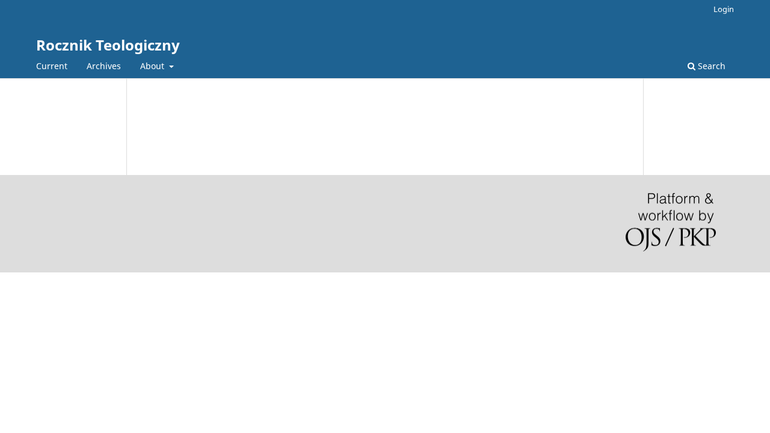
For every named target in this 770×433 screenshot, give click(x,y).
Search (710, 66)
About (153, 66)
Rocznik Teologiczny (108, 45)
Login (723, 9)
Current (51, 66)
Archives (104, 66)
